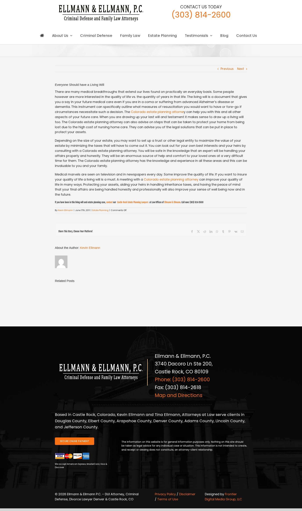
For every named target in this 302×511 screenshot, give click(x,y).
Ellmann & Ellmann (172, 202)
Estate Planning (100, 210)
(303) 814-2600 (201, 14)
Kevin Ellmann (65, 210)
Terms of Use (167, 499)
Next (240, 69)
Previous (227, 69)
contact (109, 202)
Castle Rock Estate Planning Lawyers (133, 202)
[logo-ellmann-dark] (101, 5)
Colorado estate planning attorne (157, 112)
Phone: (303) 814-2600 (182, 379)
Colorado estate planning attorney (171, 179)
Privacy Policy (165, 494)
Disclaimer (187, 494)
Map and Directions (178, 395)
